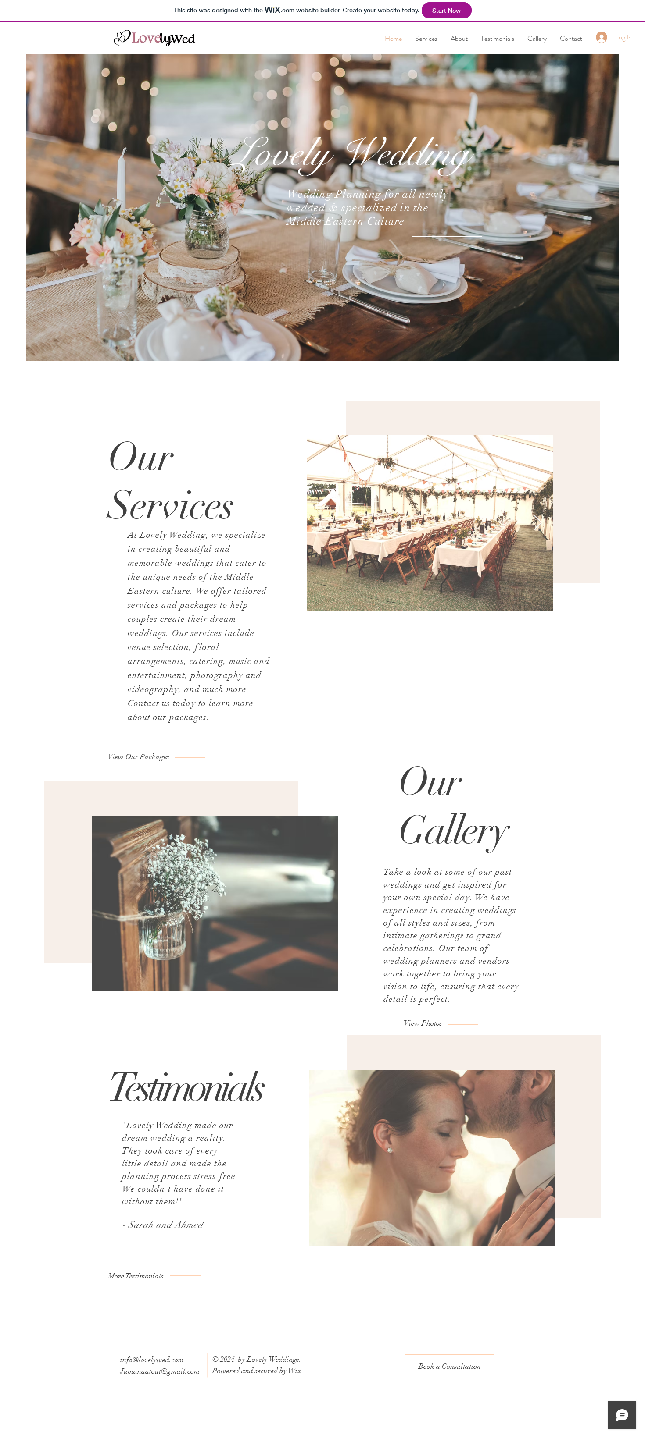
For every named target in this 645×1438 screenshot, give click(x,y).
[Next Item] (538, 523)
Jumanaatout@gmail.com (160, 1371)
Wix (294, 1370)
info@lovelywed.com (152, 1359)
